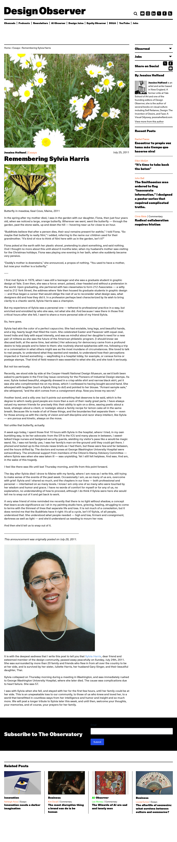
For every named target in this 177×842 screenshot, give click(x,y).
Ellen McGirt (141, 160)
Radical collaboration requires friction (152, 222)
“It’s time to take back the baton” (152, 166)
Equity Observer (96, 23)
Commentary (156, 216)
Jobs (135, 23)
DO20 (112, 23)
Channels (9, 23)
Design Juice (75, 23)
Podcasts (24, 23)
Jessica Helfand (15, 152)
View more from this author (149, 121)
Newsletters (40, 23)
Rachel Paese (142, 139)
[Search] (135, 14)
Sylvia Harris (93, 656)
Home (7, 47)
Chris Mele (141, 216)
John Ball (139, 178)
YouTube (124, 23)
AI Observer (58, 23)
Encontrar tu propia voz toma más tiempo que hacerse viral (153, 147)
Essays (16, 47)
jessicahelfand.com (162, 117)
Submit (97, 741)
